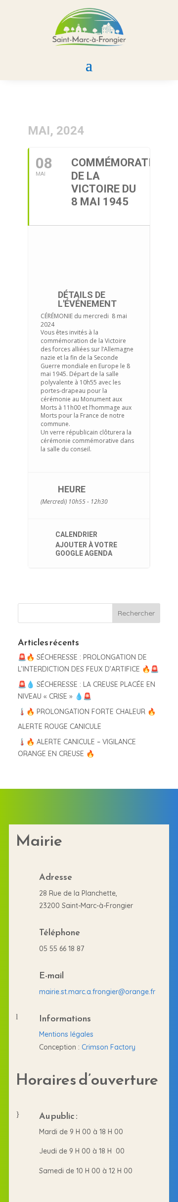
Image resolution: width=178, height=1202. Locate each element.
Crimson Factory (108, 1047)
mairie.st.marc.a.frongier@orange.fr (97, 991)
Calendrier (76, 534)
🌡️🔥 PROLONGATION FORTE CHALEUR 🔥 (87, 711)
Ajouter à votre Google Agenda (86, 549)
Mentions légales (66, 1034)
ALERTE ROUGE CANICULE (59, 726)
